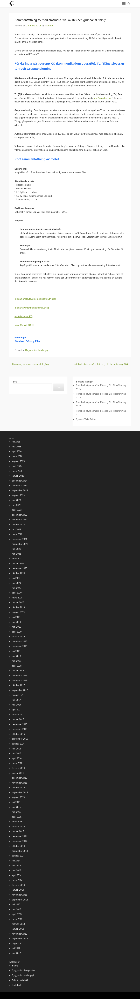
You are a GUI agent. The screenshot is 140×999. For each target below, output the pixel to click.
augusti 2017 (18, 695)
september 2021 (20, 544)
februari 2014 (18, 885)
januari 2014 (18, 890)
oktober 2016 (18, 734)
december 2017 (19, 675)
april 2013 (17, 914)
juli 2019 (16, 617)
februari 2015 (18, 826)
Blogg (15, 965)
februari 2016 (18, 768)
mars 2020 (17, 597)
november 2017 (19, 680)
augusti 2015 (18, 797)
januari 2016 (18, 773)
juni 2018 (16, 656)
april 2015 (17, 817)
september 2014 (20, 851)
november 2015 (19, 783)
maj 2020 (16, 588)
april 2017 (17, 709)
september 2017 (20, 690)
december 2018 (19, 641)
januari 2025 (18, 476)
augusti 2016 (18, 743)
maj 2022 (16, 529)
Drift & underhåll (20, 980)
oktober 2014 (18, 846)
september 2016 (20, 739)
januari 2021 (18, 563)
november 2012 (19, 934)
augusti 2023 (18, 495)
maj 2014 (16, 870)
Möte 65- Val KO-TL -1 (26, 325)
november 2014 (19, 841)
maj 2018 (16, 661)
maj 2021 (16, 554)
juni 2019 (16, 622)
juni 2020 (16, 583)
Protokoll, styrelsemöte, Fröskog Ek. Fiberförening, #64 (102, 364)
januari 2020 (18, 602)
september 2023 (20, 490)
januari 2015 (18, 831)
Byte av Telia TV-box (86, 419)
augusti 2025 (18, 461)
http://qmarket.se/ (102, 98)
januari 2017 (18, 719)
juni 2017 (16, 700)
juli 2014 (16, 860)
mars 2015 (17, 821)
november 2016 (19, 729)
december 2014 (19, 836)
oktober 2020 (18, 573)
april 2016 (17, 758)
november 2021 (19, 539)
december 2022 (19, 515)
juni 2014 (16, 865)
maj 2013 (16, 909)
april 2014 (17, 875)
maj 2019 (16, 627)
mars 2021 (17, 558)
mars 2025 (17, 471)
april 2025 (17, 466)
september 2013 (20, 899)
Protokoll (16, 985)
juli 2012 (16, 948)
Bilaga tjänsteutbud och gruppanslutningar (35, 299)
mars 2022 (17, 534)
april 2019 (17, 631)
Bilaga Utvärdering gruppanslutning (32, 307)
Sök (15, 381)
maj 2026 (16, 446)
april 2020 (17, 592)
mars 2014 (17, 880)
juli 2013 (16, 904)
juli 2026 (16, 441)
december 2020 (19, 568)
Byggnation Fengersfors (24, 970)
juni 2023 (16, 500)
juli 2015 (16, 802)
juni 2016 (16, 748)
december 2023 (19, 485)
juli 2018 (16, 651)
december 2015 (19, 778)
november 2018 (19, 646)
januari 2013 (18, 929)
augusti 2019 (18, 612)
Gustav (49, 25)
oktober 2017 (18, 685)
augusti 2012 (18, 943)
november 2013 (19, 894)
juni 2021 (16, 549)
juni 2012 (16, 953)
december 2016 (19, 724)
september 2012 (20, 938)
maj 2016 (16, 753)
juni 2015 (16, 807)
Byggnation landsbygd (37, 350)
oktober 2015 (18, 787)
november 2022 (19, 519)
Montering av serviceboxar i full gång (29, 364)
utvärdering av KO (23, 316)
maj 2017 (16, 704)
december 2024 (19, 480)
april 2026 (17, 451)
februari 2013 (18, 924)
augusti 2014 (18, 855)
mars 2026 (17, 456)
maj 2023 (16, 505)
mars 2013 (17, 919)
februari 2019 (18, 636)
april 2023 (17, 510)
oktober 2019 (18, 607)
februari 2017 (18, 714)
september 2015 (20, 792)
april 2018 (17, 666)
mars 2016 (17, 763)
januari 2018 (18, 670)
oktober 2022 (18, 524)
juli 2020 (16, 578)
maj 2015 (16, 812)
